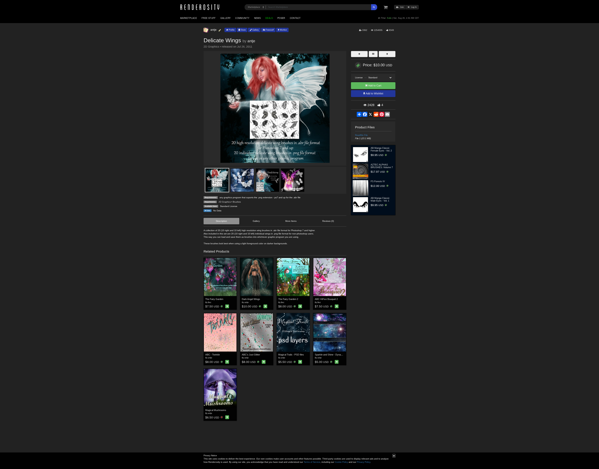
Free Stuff (209, 17)
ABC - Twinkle (212, 354)
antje (251, 41)
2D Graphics (225, 202)
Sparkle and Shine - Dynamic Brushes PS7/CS (339, 354)
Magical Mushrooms (215, 410)
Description (221, 221)
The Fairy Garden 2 (288, 299)
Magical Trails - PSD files (291, 354)
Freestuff (269, 30)
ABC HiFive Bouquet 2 (326, 299)
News (257, 17)
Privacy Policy (363, 462)
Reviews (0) (328, 221)
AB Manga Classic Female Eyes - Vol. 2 (381, 149)
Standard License (228, 206)
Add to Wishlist (374, 93)
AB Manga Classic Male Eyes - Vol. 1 (380, 199)
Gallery (225, 17)
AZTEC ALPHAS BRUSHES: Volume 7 (382, 166)
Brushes (237, 202)
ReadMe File (361, 135)
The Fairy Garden (214, 299)
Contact (295, 17)
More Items (291, 221)
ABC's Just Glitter (251, 354)
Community (242, 17)
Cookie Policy (341, 462)
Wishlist (283, 30)
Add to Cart (374, 85)
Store (243, 30)
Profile (231, 30)
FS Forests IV (378, 181)
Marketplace (188, 17)
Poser (281, 17)
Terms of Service (312, 462)
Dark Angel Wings (251, 299)
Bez (209, 302)
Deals (269, 17)
